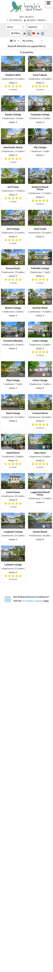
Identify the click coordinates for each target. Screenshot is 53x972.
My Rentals (16, 20)
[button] (49, 4)
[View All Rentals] (24, 33)
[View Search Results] (29, 33)
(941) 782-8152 (26, 16)
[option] (15, 40)
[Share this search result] (42, 33)
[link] (13, 74)
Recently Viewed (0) (37, 20)
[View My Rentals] (33, 33)
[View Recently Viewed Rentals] (38, 33)
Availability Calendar (32, 600)
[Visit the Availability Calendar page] (8, 598)
